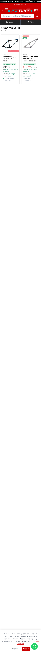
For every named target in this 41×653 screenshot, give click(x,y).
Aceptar (26, 649)
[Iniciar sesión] (28, 10)
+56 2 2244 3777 (21, 4)
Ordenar (12, 22)
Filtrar (32, 22)
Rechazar (15, 649)
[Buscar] (37, 16)
